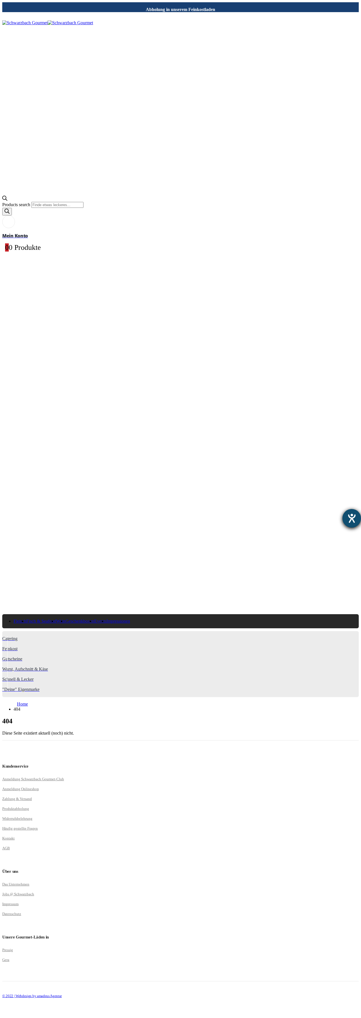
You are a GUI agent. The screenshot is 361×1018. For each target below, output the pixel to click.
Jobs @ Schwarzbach (18, 894)
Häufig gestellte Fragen (20, 828)
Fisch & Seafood (41, 621)
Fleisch (20, 621)
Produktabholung (15, 809)
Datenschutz (11, 914)
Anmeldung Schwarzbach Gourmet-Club (33, 779)
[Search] (7, 211)
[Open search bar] (4, 199)
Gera (5, 960)
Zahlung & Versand (17, 799)
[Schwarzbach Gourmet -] (47, 22)
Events (100, 621)
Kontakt (8, 838)
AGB (6, 848)
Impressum (10, 904)
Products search (16, 204)
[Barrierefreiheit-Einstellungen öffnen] (351, 518)
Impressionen (118, 621)
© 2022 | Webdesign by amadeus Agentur (32, 996)
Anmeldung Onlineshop (20, 789)
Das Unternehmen (15, 884)
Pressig (7, 950)
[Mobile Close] (5, 1013)
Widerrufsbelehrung (17, 818)
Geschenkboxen (79, 621)
